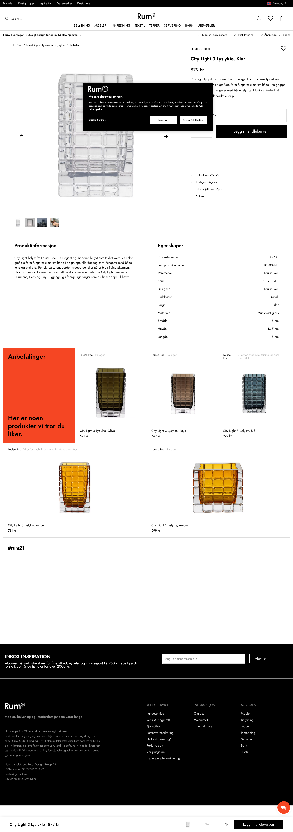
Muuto (14, 741)
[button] (278, 3)
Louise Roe (271, 273)
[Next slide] (166, 136)
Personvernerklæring (160, 732)
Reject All (163, 120)
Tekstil (245, 752)
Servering (247, 739)
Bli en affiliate (203, 726)
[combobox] (277, 3)
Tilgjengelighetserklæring (163, 758)
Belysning (247, 720)
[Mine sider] (259, 19)
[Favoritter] (270, 19)
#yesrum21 (201, 720)
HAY (41, 741)
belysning (26, 736)
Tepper (245, 726)
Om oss (199, 713)
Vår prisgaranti (156, 752)
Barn (244, 745)
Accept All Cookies (193, 120)
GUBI (22, 741)
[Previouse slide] (22, 136)
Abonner (261, 658)
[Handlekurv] (282, 19)
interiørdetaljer (45, 736)
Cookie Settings (97, 119)
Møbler (246, 713)
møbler (15, 736)
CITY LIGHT (271, 281)
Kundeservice (155, 713)
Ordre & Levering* (159, 739)
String (30, 741)
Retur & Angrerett (158, 720)
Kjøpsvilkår (153, 726)
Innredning (248, 732)
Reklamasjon (154, 745)
